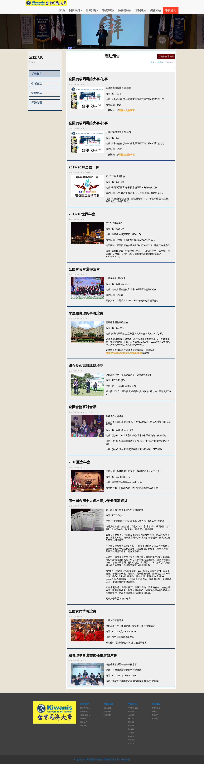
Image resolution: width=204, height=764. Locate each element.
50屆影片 (131, 719)
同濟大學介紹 (85, 708)
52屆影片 (131, 711)
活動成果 (36, 92)
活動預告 (36, 73)
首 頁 (62, 10)
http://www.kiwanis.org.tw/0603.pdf (124, 353)
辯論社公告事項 (127, 110)
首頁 (152, 62)
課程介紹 (107, 708)
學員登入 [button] (170, 10)
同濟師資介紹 (133, 708)
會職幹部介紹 (85, 715)
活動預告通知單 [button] (166, 56)
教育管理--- (132, 726)
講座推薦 (107, 711)
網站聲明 (83, 726)
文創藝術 (131, 733)
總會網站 (155, 10)
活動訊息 (91, 10)
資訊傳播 (131, 729)
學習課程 (107, 10)
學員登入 (155, 715)
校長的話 (83, 711)
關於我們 (74, 10)
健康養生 (131, 740)
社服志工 (131, 743)
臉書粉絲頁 (124, 10)
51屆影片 (131, 715)
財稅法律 (131, 736)
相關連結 (141, 10)
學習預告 (36, 83)
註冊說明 (83, 719)
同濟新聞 (36, 102)
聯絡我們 (83, 722)
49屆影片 (131, 722)
